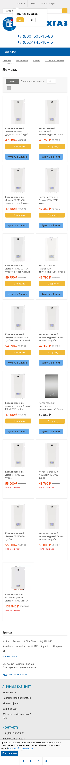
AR (4, 651)
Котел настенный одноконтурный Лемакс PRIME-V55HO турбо (16, 597)
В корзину (19, 146)
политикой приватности (20, 748)
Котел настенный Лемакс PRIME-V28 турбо (14, 536)
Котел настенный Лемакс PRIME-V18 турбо (48, 200)
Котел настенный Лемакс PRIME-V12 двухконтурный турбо (17, 131)
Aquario (45, 646)
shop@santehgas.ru (14, 738)
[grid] (9, 88)
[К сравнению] (24, 152)
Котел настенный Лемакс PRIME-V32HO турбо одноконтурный (17, 337)
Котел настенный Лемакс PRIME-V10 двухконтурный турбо (17, 200)
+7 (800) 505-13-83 (35, 36)
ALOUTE (33, 646)
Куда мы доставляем (15, 674)
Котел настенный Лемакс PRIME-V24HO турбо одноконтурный (17, 268)
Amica (6, 641)
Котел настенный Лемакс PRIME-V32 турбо (14, 474)
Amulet (17, 641)
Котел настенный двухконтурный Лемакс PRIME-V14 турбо (52, 337)
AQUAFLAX (30, 641)
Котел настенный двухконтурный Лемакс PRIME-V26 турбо (52, 536)
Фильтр (13, 81)
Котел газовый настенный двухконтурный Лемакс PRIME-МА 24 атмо (52, 268)
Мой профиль (11, 703)
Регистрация (48, 3)
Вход (33, 3)
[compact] (19, 88)
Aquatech (8, 646)
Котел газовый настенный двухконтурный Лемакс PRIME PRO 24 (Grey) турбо (52, 406)
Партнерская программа (17, 697)
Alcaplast (58, 646)
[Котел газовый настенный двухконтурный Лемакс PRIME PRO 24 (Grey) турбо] (52, 386)
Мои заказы (9, 692)
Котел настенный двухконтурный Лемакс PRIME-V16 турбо (18, 406)
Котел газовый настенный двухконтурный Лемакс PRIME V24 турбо (52, 131)
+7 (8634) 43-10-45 (35, 42)
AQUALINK (46, 641)
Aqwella (20, 646)
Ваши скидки (10, 708)
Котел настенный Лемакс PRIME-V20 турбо (48, 474)
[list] (14, 88)
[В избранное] (29, 152)
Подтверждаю (9, 753)
